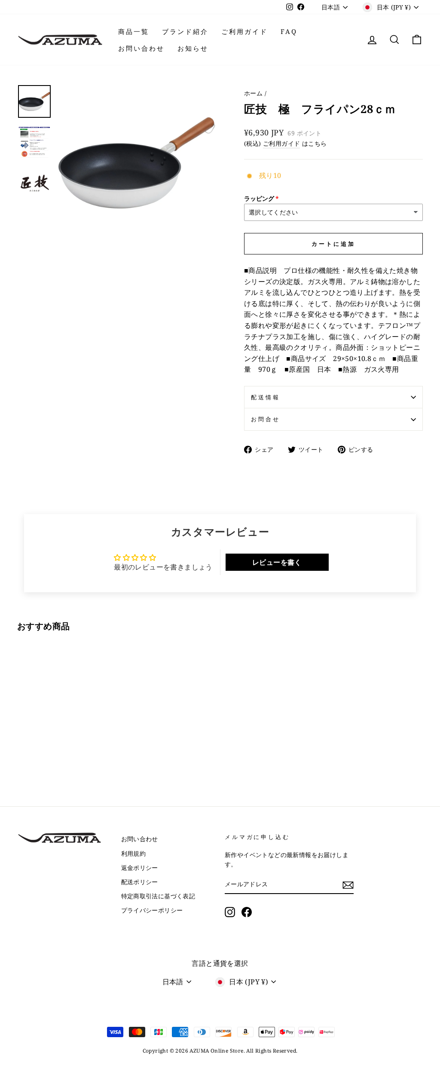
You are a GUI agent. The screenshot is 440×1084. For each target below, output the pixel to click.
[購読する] (348, 884)
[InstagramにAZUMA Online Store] (230, 912)
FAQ (289, 31)
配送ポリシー (139, 882)
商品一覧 (133, 31)
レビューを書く (277, 562)
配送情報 (265, 397)
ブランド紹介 (185, 31)
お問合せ (265, 419)
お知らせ (192, 48)
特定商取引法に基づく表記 (158, 896)
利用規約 (133, 853)
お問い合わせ (141, 48)
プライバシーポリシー (152, 910)
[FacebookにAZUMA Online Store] (246, 912)
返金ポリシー (139, 868)
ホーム (253, 93)
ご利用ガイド (244, 31)
